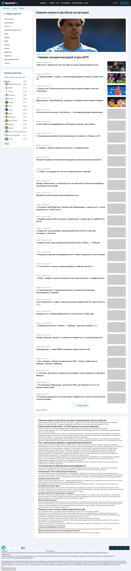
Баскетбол (8, 52)
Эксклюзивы (65, 3)
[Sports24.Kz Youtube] (119, 548)
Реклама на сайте (43, 556)
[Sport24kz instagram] (127, 548)
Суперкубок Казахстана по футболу (50, 435)
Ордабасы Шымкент (15, 84)
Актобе (10, 99)
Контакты (12, 556)
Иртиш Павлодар (14, 135)
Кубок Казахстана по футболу (48, 433)
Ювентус (105, 553)
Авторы (103, 556)
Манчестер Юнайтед (66, 553)
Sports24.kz (6, 8)
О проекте (5, 556)
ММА (6, 41)
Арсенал (93, 553)
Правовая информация (79, 556)
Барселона (54, 553)
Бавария (99, 553)
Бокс (6, 34)
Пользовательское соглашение (60, 556)
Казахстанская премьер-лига (48, 430)
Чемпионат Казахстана (12, 30)
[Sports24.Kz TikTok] (123, 548)
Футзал (6, 48)
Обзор (6, 144)
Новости (43, 3)
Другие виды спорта (11, 59)
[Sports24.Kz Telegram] (115, 548)
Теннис (6, 45)
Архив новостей (41, 410)
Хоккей (6, 37)
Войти (126, 3)
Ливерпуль (76, 553)
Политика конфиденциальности (26, 556)
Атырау (10, 124)
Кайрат (10, 88)
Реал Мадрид (85, 553)
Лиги (86, 3)
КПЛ (57, 3)
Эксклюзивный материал (46, 518)
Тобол (10, 106)
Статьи (6, 63)
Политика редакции (94, 556)
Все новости (8, 19)
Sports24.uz (110, 556)
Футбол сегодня (77, 3)
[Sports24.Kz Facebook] (111, 548)
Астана (10, 91)
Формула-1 (8, 56)
